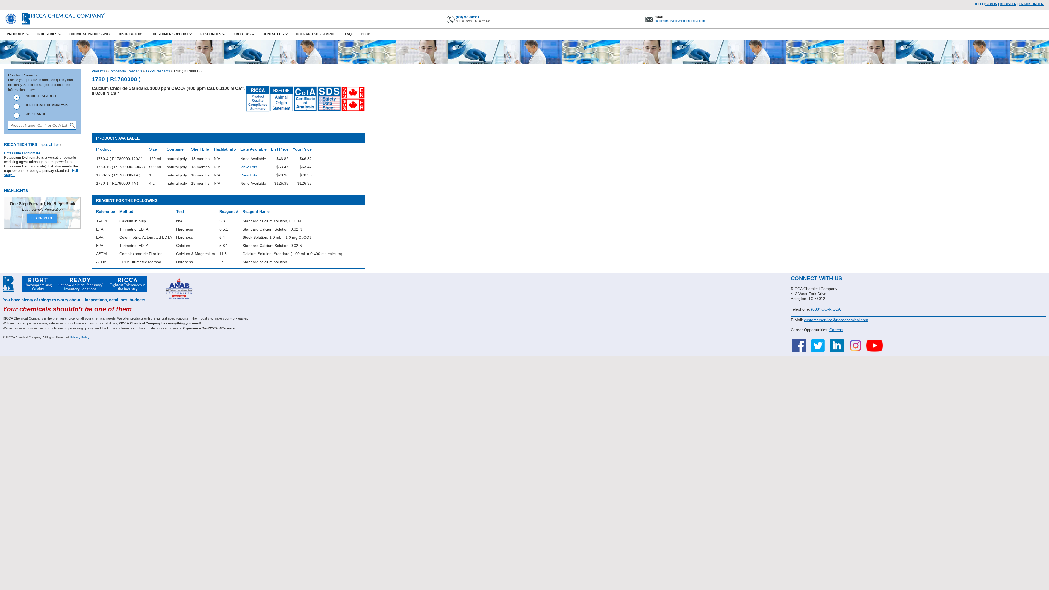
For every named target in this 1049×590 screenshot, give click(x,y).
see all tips (51, 145)
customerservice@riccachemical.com (680, 20)
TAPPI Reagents (158, 71)
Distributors (131, 34)
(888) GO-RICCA (467, 17)
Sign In (991, 4)
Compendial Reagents (125, 71)
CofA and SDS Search (316, 34)
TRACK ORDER (1031, 4)
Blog (365, 34)
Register (1008, 4)
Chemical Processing (89, 34)
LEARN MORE (42, 218)
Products (98, 71)
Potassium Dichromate (22, 153)
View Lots (248, 167)
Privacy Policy (79, 337)
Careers (836, 330)
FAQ (348, 34)
